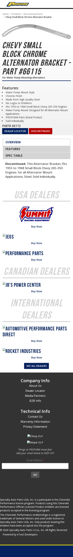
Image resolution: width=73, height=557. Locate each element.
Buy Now (36, 226)
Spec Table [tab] (14, 155)
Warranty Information (35, 422)
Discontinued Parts (33, 13)
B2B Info (35, 401)
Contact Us (35, 417)
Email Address (34, 460)
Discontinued (40, 131)
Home (6, 13)
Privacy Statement (35, 427)
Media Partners (35, 396)
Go (35, 474)
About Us (35, 386)
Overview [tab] (13, 142)
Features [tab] (12, 149)
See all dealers (36, 366)
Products (16, 13)
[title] (36, 31)
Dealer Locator (15, 131)
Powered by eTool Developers (20, 534)
